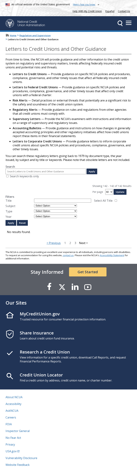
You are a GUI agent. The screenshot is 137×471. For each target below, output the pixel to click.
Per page (97, 191)
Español (109, 11)
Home (13, 35)
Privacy (10, 444)
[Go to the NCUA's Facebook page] (49, 287)
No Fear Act (13, 438)
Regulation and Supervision (35, 35)
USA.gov (11, 451)
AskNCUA (12, 411)
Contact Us (124, 11)
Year (9, 217)
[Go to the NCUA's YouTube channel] (87, 287)
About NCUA (14, 397)
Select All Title (103, 201)
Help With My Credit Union (86, 11)
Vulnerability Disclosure (21, 458)
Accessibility (13, 404)
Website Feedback (18, 465)
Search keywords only (24, 176)
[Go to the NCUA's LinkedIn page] (75, 287)
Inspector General (18, 431)
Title (9, 201)
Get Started (88, 271)
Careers (11, 417)
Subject (10, 206)
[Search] (120, 23)
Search (10, 167)
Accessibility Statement (112, 255)
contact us (68, 255)
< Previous (54, 243)
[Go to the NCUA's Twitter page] (62, 287)
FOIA (9, 424)
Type (9, 211)
